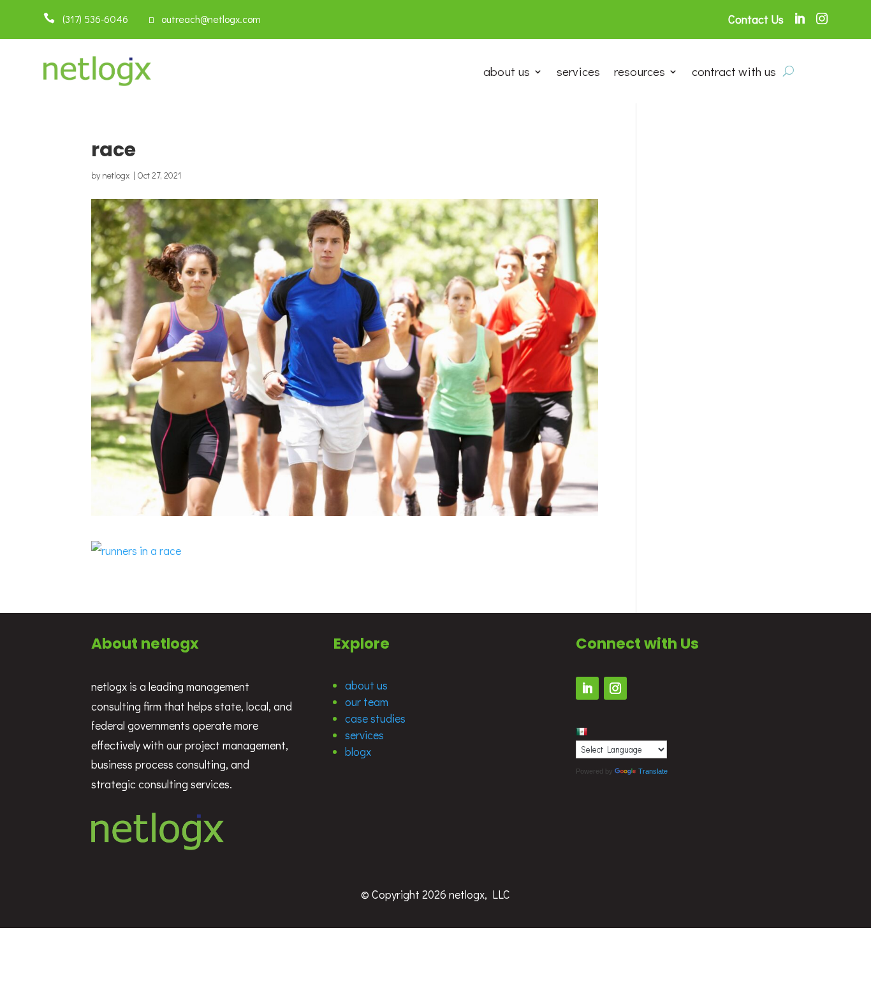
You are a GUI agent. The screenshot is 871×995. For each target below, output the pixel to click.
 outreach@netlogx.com (205, 19)
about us (506, 73)
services (578, 73)
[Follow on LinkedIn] (587, 688)
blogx (358, 751)
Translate (653, 771)
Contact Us (756, 19)
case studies (375, 718)
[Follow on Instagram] (615, 688)
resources (639, 73)
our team (366, 701)
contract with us (734, 73)
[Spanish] (581, 731)
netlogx (115, 175)
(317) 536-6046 (91, 19)
